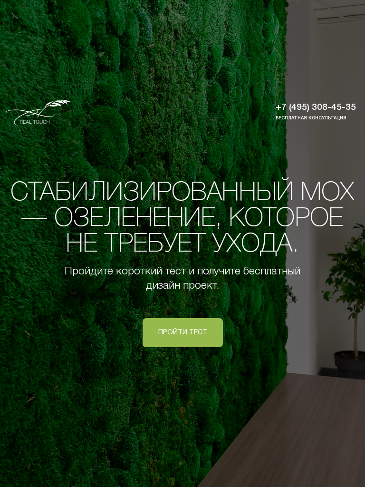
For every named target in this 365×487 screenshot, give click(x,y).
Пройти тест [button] (182, 333)
